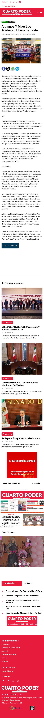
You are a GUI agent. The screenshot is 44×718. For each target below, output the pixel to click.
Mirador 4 (12, 22)
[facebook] (10, 2)
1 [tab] (15, 524)
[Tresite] (16, 708)
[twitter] (16, 2)
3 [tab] (24, 524)
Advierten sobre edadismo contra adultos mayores (22, 601)
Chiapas (4, 22)
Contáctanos (6, 644)
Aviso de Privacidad (8, 668)
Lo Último (28, 583)
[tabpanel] (22, 508)
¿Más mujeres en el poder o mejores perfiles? (23, 613)
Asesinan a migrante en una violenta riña (22, 596)
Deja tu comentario (10, 245)
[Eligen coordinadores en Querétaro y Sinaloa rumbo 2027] (22, 303)
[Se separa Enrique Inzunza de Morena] (22, 414)
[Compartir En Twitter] (8, 70)
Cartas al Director (7, 671)
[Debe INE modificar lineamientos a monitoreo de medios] (22, 359)
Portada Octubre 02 (6, 527)
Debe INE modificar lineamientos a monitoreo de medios (20, 384)
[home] (17, 12)
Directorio (5, 661)
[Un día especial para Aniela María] (22, 554)
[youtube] (13, 2)
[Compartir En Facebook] (4, 70)
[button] (22, 518)
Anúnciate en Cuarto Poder (11, 648)
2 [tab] (20, 524)
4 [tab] (28, 524)
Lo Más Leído (9, 583)
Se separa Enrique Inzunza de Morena (21, 438)
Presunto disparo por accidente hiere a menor (24, 591)
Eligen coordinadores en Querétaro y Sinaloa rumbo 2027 (21, 328)
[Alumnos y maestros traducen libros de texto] (22, 50)
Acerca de (5, 651)
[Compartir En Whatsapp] (13, 70)
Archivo (4, 658)
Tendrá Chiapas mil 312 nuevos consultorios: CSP (23, 607)
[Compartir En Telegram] (17, 70)
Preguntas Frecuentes (9, 654)
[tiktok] (20, 2)
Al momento (7, 323)
